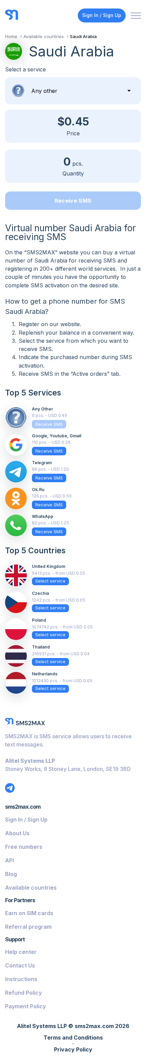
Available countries (31, 887)
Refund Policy (23, 992)
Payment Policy (25, 1006)
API (9, 860)
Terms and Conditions (73, 1038)
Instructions (21, 979)
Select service (50, 581)
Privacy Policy (73, 1050)
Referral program (28, 926)
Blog (11, 874)
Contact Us (20, 965)
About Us (17, 833)
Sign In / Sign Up (101, 15)
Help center (21, 951)
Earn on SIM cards (29, 913)
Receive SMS (73, 200)
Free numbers (23, 846)
